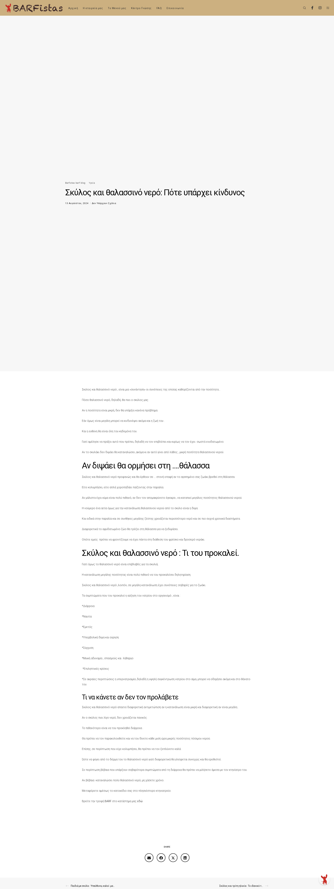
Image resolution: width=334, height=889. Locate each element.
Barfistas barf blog (75, 183)
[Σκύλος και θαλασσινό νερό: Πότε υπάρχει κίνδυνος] (149, 857)
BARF (108, 801)
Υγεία (92, 183)
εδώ (140, 801)
